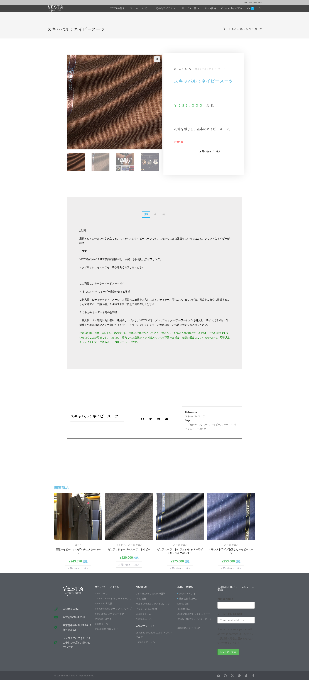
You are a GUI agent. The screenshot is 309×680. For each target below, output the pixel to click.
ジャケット (121, 544)
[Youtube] (218, 675)
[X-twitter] (232, 675)
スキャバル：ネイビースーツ (247, 29)
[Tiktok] (246, 675)
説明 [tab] (146, 214)
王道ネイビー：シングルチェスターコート (78, 551)
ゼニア (139, 544)
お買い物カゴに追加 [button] (78, 568)
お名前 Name (225, 599)
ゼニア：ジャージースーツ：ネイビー (129, 549)
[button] (157, 59)
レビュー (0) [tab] (159, 214)
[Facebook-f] (253, 675)
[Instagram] (225, 675)
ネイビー (215, 425)
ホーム (177, 69)
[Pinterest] (239, 675)
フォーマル (227, 425)
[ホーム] (223, 29)
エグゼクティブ (193, 425)
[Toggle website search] (260, 8)
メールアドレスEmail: (229, 614)
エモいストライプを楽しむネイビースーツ (231, 551)
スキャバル (191, 416)
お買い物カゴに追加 (210, 151)
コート (78, 544)
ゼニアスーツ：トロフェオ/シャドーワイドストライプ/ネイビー (180, 551)
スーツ (188, 69)
